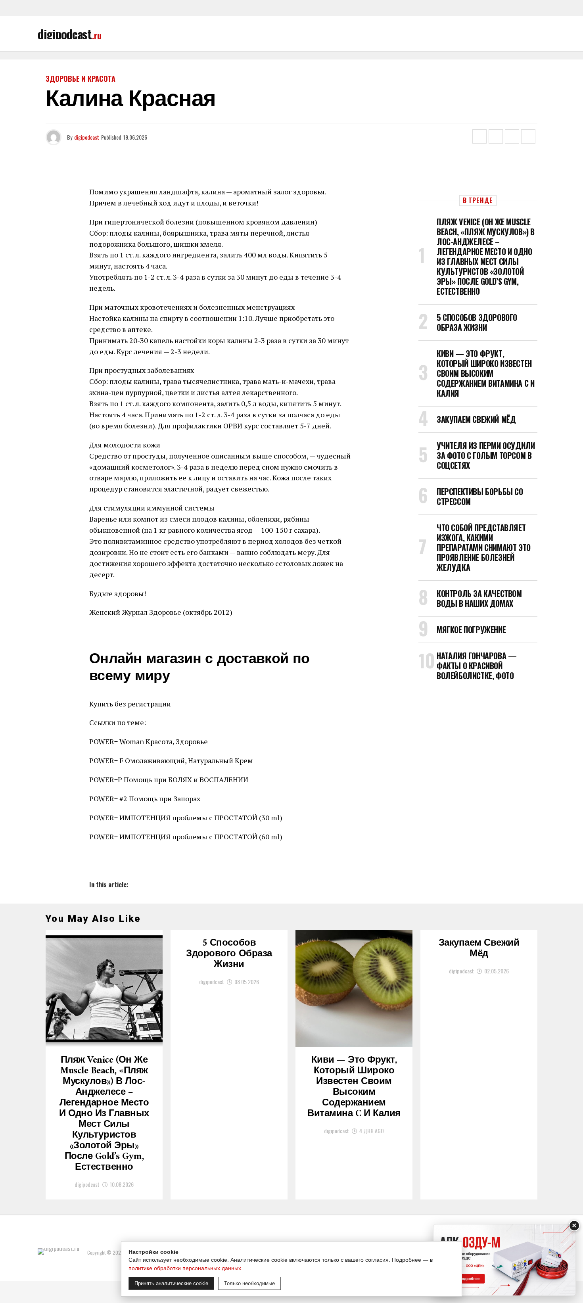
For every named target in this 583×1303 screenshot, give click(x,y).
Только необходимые (249, 1283)
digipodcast (86, 137)
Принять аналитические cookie (171, 1283)
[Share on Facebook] (479, 136)
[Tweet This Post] (496, 136)
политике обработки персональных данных (184, 1268)
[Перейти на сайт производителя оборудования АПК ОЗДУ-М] (504, 1259)
